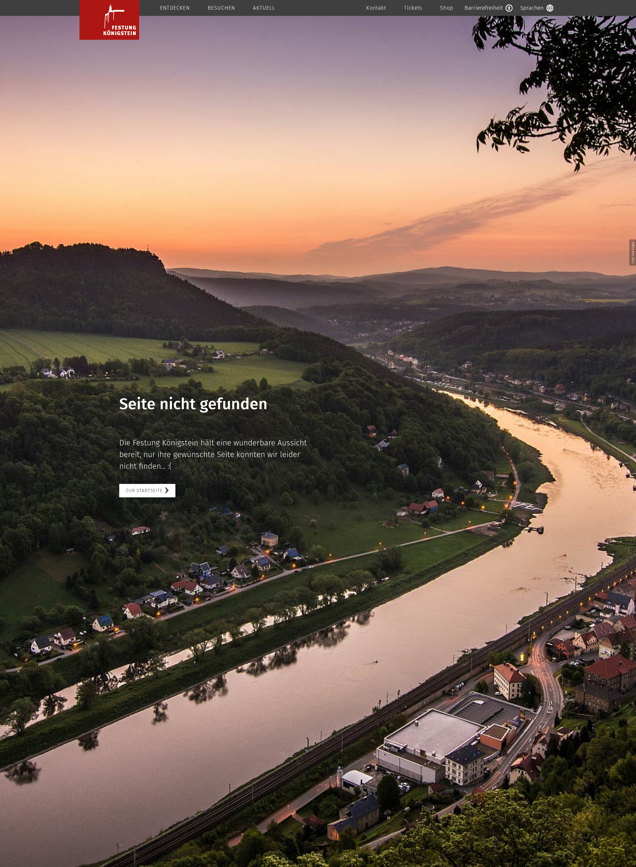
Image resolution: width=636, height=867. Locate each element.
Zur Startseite (144, 490)
